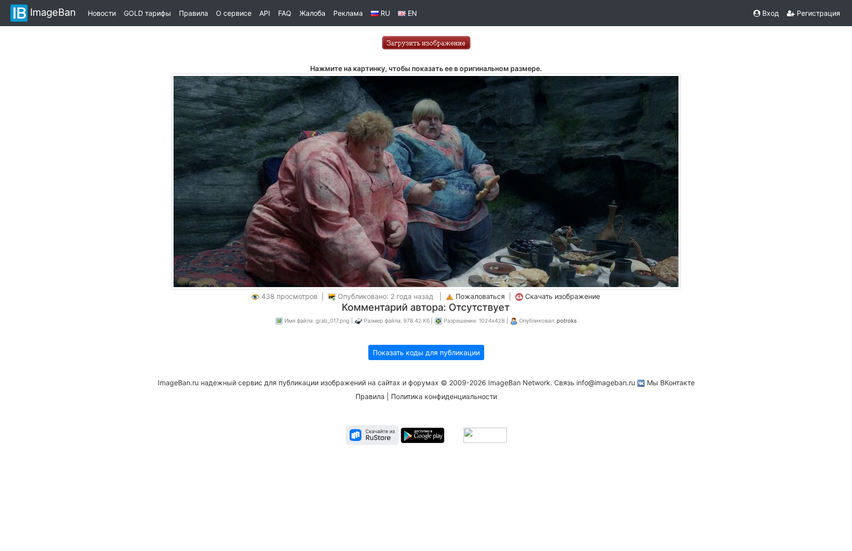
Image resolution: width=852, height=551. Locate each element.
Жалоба (312, 13)
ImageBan (53, 12)
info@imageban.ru (605, 382)
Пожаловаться (480, 296)
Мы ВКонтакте (671, 382)
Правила (193, 13)
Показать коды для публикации (426, 352)
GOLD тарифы (147, 13)
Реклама (348, 13)
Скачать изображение (562, 296)
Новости (102, 13)
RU (384, 13)
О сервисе (233, 13)
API (264, 13)
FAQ (284, 13)
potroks (567, 320)
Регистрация (817, 13)
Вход (769, 13)
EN (411, 13)
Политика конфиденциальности (444, 396)
